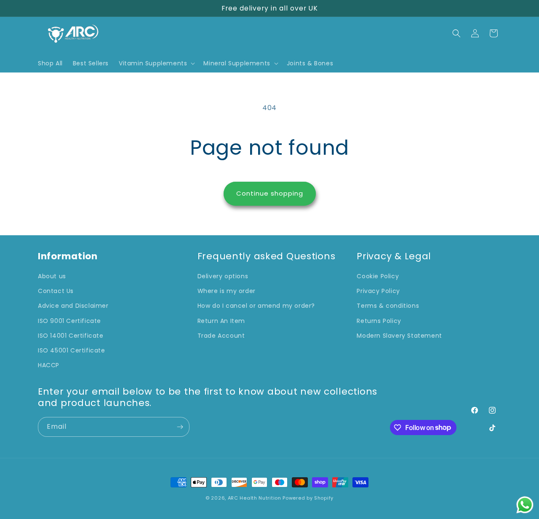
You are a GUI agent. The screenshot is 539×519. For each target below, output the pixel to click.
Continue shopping (269, 193)
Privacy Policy (378, 291)
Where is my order (226, 291)
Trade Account (221, 335)
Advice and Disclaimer (73, 306)
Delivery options (222, 276)
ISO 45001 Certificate (71, 350)
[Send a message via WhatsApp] (525, 505)
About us (52, 276)
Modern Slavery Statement (399, 335)
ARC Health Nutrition (254, 498)
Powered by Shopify (308, 498)
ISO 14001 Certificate (71, 335)
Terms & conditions (388, 306)
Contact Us (56, 291)
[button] (156, 63)
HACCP (48, 365)
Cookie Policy (378, 276)
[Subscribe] (180, 427)
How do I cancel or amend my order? (256, 306)
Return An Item (221, 321)
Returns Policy (379, 321)
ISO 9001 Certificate (69, 321)
